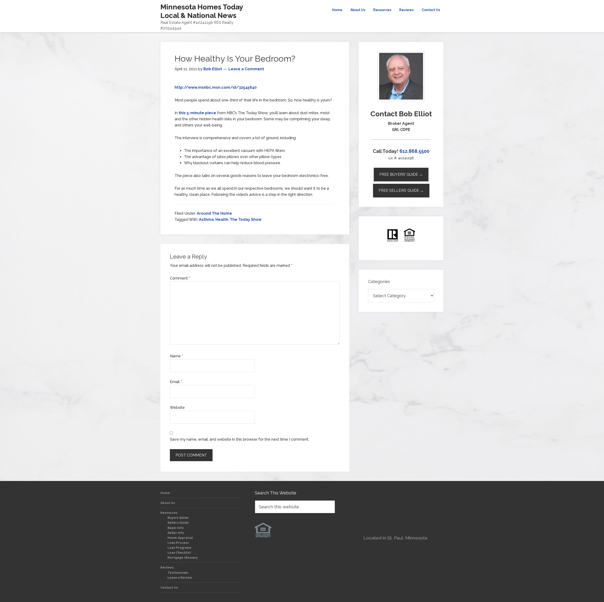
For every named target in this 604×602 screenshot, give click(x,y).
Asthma (206, 219)
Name (176, 356)
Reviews (167, 567)
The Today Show (245, 219)
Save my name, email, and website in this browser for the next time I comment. (239, 439)
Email (176, 382)
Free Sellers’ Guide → (401, 190)
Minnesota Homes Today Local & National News (201, 11)
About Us (167, 503)
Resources (168, 512)
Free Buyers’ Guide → (401, 174)
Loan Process (178, 542)
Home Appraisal (180, 537)
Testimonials (178, 572)
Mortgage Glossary (183, 557)
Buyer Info (176, 528)
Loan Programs (179, 547)
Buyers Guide (178, 517)
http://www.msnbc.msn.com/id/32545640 (216, 87)
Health (221, 219)
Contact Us (169, 587)
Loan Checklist (179, 552)
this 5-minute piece (197, 113)
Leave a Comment (246, 69)
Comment (180, 278)
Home (165, 493)
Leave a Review (180, 577)
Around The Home (214, 213)
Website (177, 407)
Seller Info (176, 533)
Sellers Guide (178, 522)
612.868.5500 (414, 151)
